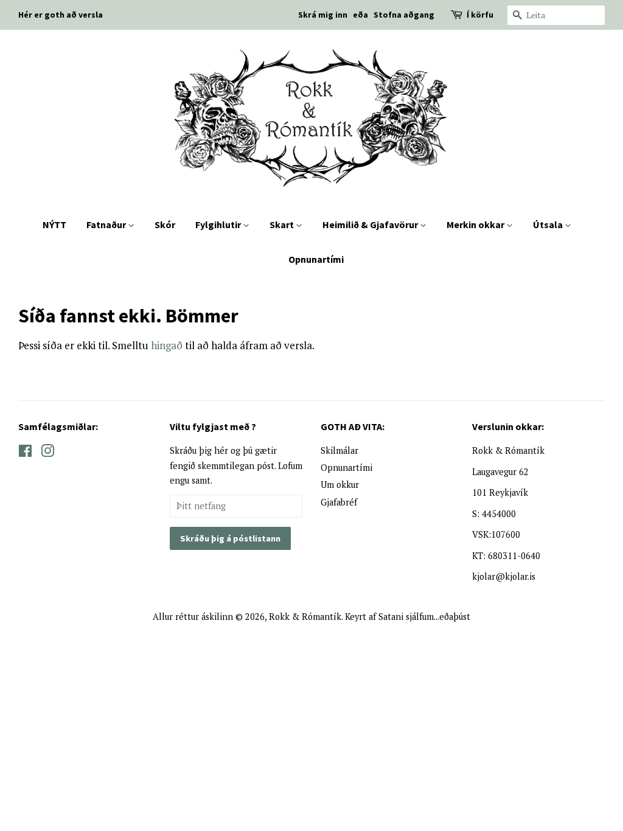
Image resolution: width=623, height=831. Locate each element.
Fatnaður (107, 224)
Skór (165, 224)
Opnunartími (316, 259)
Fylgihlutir (219, 224)
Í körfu (480, 14)
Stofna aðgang (404, 14)
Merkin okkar (476, 224)
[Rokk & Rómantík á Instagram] (47, 453)
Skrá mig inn (322, 14)
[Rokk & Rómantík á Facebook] (25, 453)
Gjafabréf (339, 502)
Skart (283, 224)
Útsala (549, 224)
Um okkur (340, 484)
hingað (167, 345)
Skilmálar (339, 450)
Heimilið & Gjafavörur (371, 224)
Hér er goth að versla (60, 14)
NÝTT (54, 224)
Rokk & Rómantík (305, 616)
